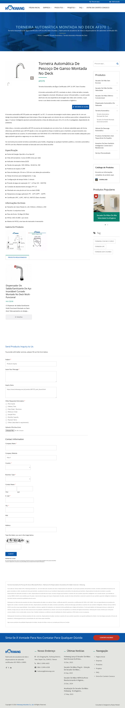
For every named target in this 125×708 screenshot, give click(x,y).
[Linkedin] (11, 668)
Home (40, 35)
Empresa (46, 8)
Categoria (46, 35)
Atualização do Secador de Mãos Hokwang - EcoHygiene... (76, 689)
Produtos (58, 8)
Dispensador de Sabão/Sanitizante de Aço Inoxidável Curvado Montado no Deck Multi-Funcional (18, 291)
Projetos (71, 8)
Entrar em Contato (64, 622)
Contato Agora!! (106, 637)
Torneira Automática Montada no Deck (75, 35)
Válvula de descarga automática (102, 129)
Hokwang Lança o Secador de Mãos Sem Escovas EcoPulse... (77, 658)
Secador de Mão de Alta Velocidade (103, 89)
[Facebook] (6, 668)
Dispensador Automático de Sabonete (105, 104)
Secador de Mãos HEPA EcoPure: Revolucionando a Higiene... (76, 679)
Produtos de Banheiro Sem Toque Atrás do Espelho (104, 137)
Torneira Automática (56, 35)
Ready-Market (115, 705)
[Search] (118, 63)
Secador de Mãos (42, 622)
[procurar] (90, 2)
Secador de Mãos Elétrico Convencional (104, 97)
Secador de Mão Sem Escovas (102, 82)
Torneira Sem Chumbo (103, 252)
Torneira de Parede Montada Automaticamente (105, 120)
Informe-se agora (81, 107)
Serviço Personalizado (102, 153)
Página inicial (34, 8)
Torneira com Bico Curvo (104, 241)
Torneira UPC (100, 246)
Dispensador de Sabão (31, 622)
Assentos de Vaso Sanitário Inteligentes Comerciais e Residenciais (104, 146)
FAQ (81, 8)
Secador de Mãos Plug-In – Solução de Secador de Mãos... (77, 668)
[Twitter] (8, 668)
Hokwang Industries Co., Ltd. (25, 704)
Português (116, 2)
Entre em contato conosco (98, 8)
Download (103, 179)
